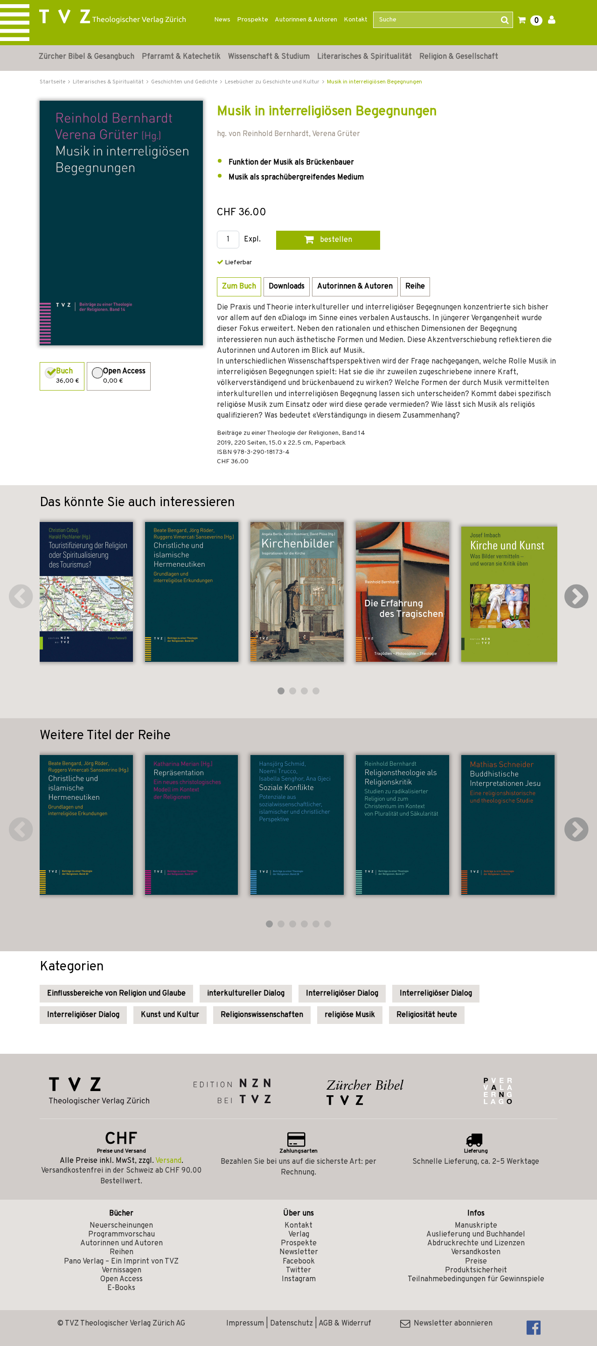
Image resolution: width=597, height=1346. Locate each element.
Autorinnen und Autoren (121, 1243)
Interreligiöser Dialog (342, 993)
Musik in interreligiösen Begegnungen (374, 82)
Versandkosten (475, 1252)
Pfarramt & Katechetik (181, 57)
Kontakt (356, 20)
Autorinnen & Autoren (306, 20)
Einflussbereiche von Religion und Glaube (116, 993)
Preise (476, 1261)
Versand (168, 1161)
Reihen (121, 1252)
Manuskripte (476, 1225)
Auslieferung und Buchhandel (475, 1234)
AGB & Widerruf (345, 1323)
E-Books (121, 1288)
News (222, 20)
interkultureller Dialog (246, 993)
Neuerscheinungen (121, 1225)
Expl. (252, 239)
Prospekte (252, 20)
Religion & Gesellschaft (458, 57)
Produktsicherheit (476, 1270)
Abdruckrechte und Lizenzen (476, 1243)
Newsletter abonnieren (451, 1323)
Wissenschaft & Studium (269, 57)
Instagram (299, 1279)
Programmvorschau (121, 1234)
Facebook (299, 1261)
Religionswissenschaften (262, 1015)
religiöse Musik (350, 1015)
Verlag (298, 1234)
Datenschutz (291, 1323)
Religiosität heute (426, 1015)
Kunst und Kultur (170, 1015)
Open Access (121, 1279)
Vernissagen (121, 1270)
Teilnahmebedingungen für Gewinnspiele (476, 1279)
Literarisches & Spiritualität (364, 57)
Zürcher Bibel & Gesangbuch (86, 57)
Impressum (245, 1323)
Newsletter (298, 1252)
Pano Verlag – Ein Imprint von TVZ (121, 1261)
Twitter (298, 1270)
